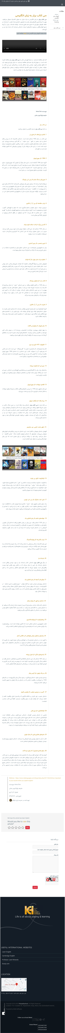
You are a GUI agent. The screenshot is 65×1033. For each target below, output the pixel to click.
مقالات (61, 11)
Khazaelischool (23, 1004)
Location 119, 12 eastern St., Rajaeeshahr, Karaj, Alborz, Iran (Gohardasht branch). (30, 1006)
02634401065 (42, 1027)
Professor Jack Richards (10, 960)
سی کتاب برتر (57, 28)
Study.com (5, 964)
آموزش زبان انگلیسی (56, 17)
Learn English (6, 952)
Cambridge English (8, 956)
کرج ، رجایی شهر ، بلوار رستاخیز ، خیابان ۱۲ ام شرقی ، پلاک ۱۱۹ (13, 993)
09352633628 (42, 1030)
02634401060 (42, 1025)
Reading (56, 22)
